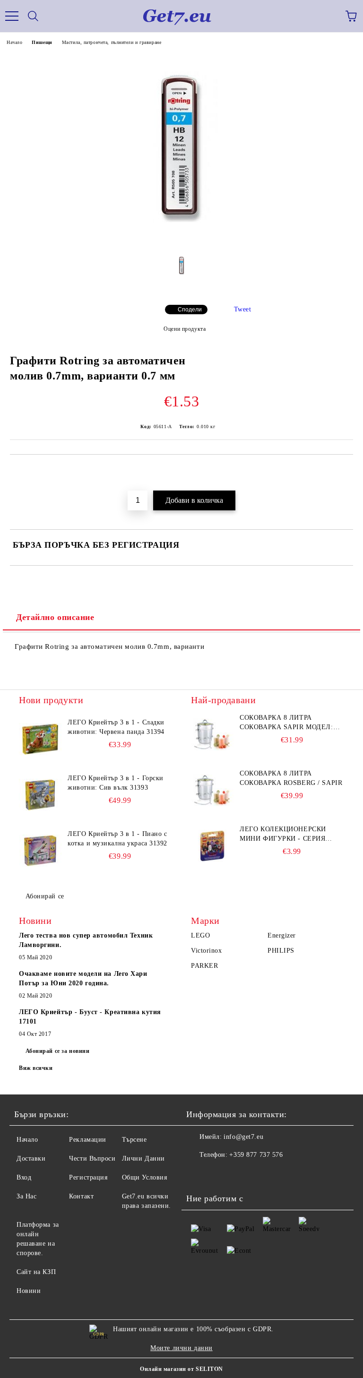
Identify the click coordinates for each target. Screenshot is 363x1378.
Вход (24, 1177)
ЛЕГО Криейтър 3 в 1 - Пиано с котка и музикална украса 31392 (117, 838)
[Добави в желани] (339, 470)
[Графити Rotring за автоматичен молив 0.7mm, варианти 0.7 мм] (182, 239)
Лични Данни (143, 1158)
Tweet (242, 309)
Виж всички (36, 1068)
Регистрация (88, 1177)
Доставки (31, 1158)
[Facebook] (198, 1173)
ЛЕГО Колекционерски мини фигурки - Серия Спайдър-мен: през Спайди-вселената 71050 (286, 835)
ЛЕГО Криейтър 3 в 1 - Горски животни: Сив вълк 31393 (116, 783)
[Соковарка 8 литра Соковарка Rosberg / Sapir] (212, 790)
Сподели (190, 309)
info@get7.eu (243, 1136)
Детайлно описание (55, 617)
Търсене (134, 1139)
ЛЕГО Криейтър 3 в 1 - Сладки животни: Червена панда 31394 (116, 727)
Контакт (81, 1196)
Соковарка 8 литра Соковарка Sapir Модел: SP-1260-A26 (286, 723)
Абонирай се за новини (58, 1051)
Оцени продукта (185, 329)
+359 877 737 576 (256, 1154)
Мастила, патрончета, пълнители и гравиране (112, 42)
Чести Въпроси (92, 1158)
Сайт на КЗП (36, 1271)
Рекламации (87, 1139)
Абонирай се (45, 896)
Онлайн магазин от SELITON (181, 1369)
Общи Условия (144, 1177)
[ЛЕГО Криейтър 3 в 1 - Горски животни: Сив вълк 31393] (40, 795)
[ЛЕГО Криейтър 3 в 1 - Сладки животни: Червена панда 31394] (40, 739)
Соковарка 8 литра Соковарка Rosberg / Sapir (291, 778)
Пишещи (42, 42)
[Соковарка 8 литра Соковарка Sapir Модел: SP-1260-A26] (212, 734)
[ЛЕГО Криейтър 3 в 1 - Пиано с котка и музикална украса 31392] (40, 850)
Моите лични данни (181, 1348)
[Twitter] (219, 1173)
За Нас (26, 1196)
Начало (14, 42)
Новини (29, 1290)
